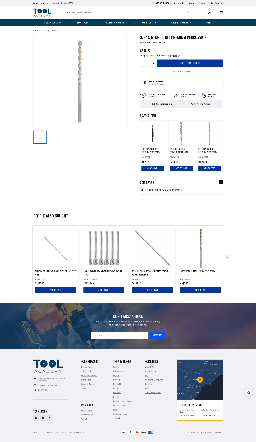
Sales (209, 22)
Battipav (117, 392)
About (192, 3)
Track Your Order (153, 392)
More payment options (181, 71)
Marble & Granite (115, 22)
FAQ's (147, 388)
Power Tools (51, 22)
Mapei (116, 388)
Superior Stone (120, 414)
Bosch (116, 397)
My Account (87, 410)
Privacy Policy (59, 432)
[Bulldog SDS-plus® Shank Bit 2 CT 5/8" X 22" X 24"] (55, 260)
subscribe (157, 335)
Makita (116, 375)
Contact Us (150, 371)
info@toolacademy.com (47, 385)
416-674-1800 (42, 390)
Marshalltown (119, 405)
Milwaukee (118, 371)
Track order (179, 3)
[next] (227, 257)
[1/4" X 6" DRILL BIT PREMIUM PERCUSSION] (201, 260)
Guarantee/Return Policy (77, 432)
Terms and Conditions (42, 432)
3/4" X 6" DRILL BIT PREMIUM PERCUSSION (207, 150)
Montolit (117, 384)
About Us (149, 367)
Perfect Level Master (122, 401)
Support (202, 3)
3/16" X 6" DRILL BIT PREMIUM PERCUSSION (179, 150)
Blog (147, 375)
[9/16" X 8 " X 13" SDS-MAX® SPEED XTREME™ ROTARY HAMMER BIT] (152, 260)
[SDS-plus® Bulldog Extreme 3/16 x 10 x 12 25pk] (104, 260)
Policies (148, 384)
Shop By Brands (179, 22)
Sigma (116, 367)
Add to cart (55, 290)
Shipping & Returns (154, 379)
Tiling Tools (82, 22)
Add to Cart (190, 63)
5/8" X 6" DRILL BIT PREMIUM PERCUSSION (150, 150)
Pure (115, 409)
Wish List (85, 419)
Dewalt (116, 379)
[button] (160, 55)
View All (116, 418)
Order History (87, 414)
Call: (160, 3)
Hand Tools (148, 22)
